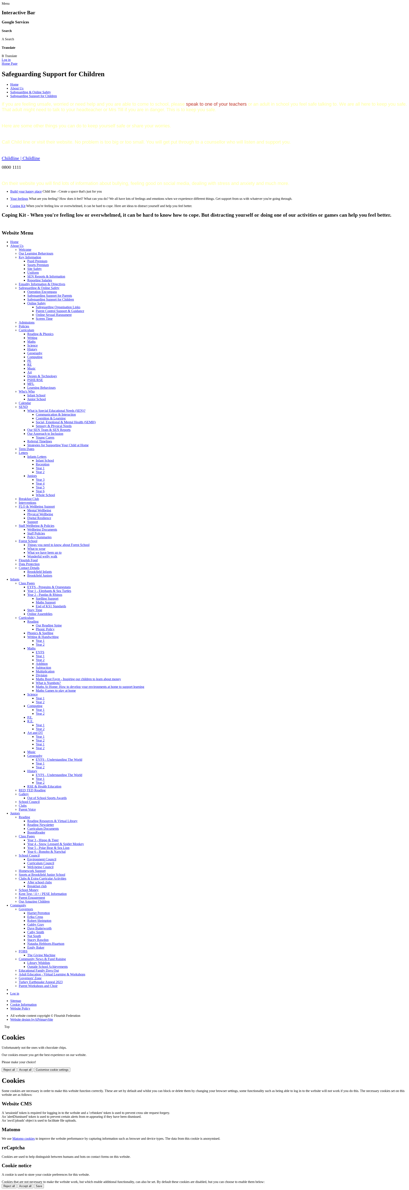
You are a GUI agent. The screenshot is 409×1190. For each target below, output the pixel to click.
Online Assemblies (39, 614)
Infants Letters (36, 456)
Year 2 (40, 472)
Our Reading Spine (49, 625)
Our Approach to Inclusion (45, 433)
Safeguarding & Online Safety (30, 92)
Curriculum (26, 330)
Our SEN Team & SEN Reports (49, 430)
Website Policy (20, 1008)
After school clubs (39, 882)
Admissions (27, 322)
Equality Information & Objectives (42, 284)
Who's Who (27, 391)
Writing (32, 338)
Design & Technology (42, 376)
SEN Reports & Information (46, 276)
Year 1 (40, 468)
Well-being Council (40, 867)
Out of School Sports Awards (47, 798)
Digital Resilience (39, 518)
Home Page (9, 63)
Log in (6, 60)
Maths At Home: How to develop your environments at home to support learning (90, 687)
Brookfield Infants (39, 571)
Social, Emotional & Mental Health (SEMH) (66, 422)
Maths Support (46, 602)
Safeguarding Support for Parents (49, 295)
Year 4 (40, 483)
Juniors (32, 476)
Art (29, 372)
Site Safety (34, 269)
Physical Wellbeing (40, 514)
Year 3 (40, 479)
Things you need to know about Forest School (58, 545)
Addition (42, 664)
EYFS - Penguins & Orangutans (49, 587)
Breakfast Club (29, 499)
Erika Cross (35, 917)
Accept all (25, 1069)
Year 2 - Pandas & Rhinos (44, 594)
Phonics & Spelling (40, 633)
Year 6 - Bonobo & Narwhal (46, 851)
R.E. (30, 721)
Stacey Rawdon (38, 940)
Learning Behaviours (41, 387)
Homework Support (32, 871)
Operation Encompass (42, 292)
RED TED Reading (32, 790)
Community (18, 905)
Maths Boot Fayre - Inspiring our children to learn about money (78, 679)
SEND (23, 407)
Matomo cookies (23, 1138)
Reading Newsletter (40, 825)
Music (31, 368)
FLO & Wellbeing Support (37, 506)
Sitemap (15, 1001)
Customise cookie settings (52, 1069)
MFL (30, 384)
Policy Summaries (39, 537)
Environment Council (41, 859)
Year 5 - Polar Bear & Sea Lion (48, 848)
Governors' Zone (30, 978)
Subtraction (43, 667)
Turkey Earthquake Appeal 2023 (41, 982)
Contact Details (29, 568)
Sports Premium (38, 265)
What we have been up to (44, 552)
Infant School (36, 395)
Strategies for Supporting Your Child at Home (58, 445)
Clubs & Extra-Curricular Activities (42, 878)
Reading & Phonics (40, 334)
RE (29, 364)
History (32, 349)
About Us (16, 88)
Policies (24, 326)
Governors (26, 909)
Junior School (36, 399)
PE (29, 361)
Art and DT (35, 733)
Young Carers (45, 437)
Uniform (33, 272)
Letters (23, 453)
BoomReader (36, 832)
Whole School (45, 495)
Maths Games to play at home (56, 690)
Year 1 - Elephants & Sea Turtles (49, 591)
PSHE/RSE (35, 380)
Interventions (27, 502)
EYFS (40, 652)
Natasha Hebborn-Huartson (45, 943)
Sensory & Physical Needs (54, 426)
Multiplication (45, 671)
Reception (42, 464)
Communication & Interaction (56, 414)
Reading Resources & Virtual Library (52, 821)
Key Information (30, 257)
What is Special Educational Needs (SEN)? (56, 410)
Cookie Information (23, 1004)
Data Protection (29, 564)
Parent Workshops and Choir (38, 986)
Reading (33, 621)
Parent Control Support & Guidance (60, 311)
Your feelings (19, 198)
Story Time (34, 610)
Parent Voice (27, 809)
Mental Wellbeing (39, 510)
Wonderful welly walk (42, 556)
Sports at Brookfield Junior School (42, 874)
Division (41, 675)
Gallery (24, 794)
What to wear (36, 548)
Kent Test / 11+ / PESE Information (43, 894)
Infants (14, 579)
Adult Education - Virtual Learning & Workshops (52, 974)
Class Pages (27, 583)
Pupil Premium (37, 261)
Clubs (23, 805)
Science (32, 345)
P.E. (30, 717)
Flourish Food (28, 560)
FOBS (23, 951)
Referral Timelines (39, 441)
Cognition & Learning (51, 418)
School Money (29, 890)
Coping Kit (17, 206)
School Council (29, 802)
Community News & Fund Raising (42, 959)
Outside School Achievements (47, 966)
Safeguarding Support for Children (33, 96)
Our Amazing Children (34, 901)
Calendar (25, 403)
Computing (34, 357)
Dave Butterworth (39, 928)
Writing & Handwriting (43, 637)
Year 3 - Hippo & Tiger (43, 840)
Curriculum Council (40, 863)
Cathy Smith (35, 932)
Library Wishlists (38, 963)
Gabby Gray (35, 924)
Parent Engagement (32, 897)
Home (14, 84)
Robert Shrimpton (39, 920)
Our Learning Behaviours (36, 253)
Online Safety (36, 303)
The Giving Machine (41, 955)
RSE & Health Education (44, 786)
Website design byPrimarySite (31, 1019)
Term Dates (26, 449)
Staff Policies (36, 533)
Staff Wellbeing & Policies (36, 525)
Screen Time (44, 318)
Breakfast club (37, 886)
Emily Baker (35, 947)
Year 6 (40, 491)
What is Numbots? (48, 683)
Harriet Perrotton (38, 913)
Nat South (34, 936)
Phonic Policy (45, 629)
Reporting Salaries (39, 280)
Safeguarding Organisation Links (58, 307)
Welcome (25, 249)
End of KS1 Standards (51, 606)
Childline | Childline (21, 158)
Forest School (28, 541)
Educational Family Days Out (39, 970)
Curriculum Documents (43, 828)
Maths (31, 341)
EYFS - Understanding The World (59, 759)
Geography (34, 353)
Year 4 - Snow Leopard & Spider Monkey (55, 844)
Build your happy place (26, 191)
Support (32, 522)
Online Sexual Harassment (54, 315)
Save (39, 1186)
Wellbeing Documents (42, 529)
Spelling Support (47, 598)
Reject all (9, 1069)
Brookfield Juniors (39, 575)
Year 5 (40, 487)
